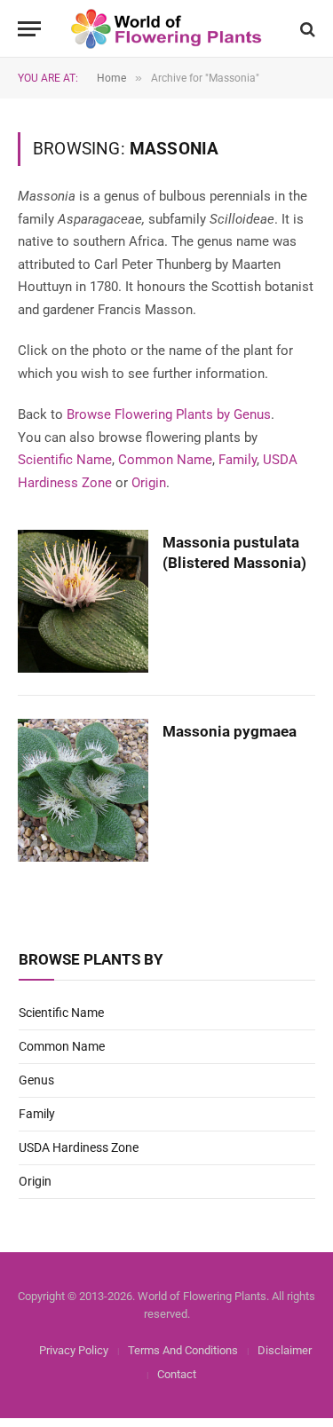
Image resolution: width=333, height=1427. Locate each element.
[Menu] (29, 29)
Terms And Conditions (183, 1350)
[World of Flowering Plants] (166, 29)
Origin (148, 483)
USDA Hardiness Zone (79, 1147)
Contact (176, 1374)
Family (237, 460)
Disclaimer (285, 1350)
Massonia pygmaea (230, 731)
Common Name (165, 460)
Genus (36, 1080)
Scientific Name (65, 460)
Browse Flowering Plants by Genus (169, 414)
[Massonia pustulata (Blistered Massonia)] (83, 601)
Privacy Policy (73, 1350)
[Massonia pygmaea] (83, 790)
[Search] (306, 29)
